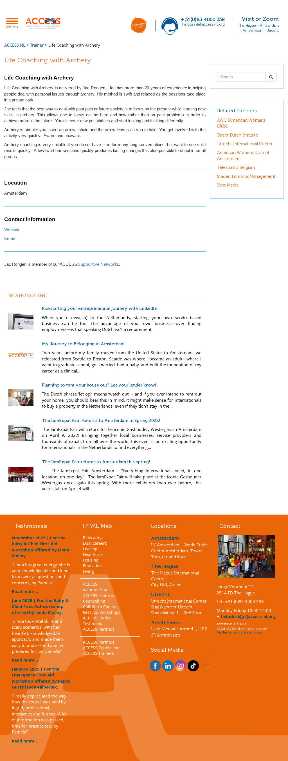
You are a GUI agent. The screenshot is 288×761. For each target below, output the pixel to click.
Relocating (93, 537)
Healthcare (93, 554)
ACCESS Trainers (98, 653)
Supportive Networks (98, 264)
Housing (90, 560)
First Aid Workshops (101, 612)
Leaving (90, 548)
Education (92, 565)
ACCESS (90, 584)
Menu (13, 24)
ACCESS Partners (98, 629)
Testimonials (95, 623)
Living (88, 571)
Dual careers (95, 543)
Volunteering (95, 589)
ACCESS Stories (97, 618)
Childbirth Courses (100, 606)
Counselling (94, 601)
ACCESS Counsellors (102, 647)
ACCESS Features (99, 595)
